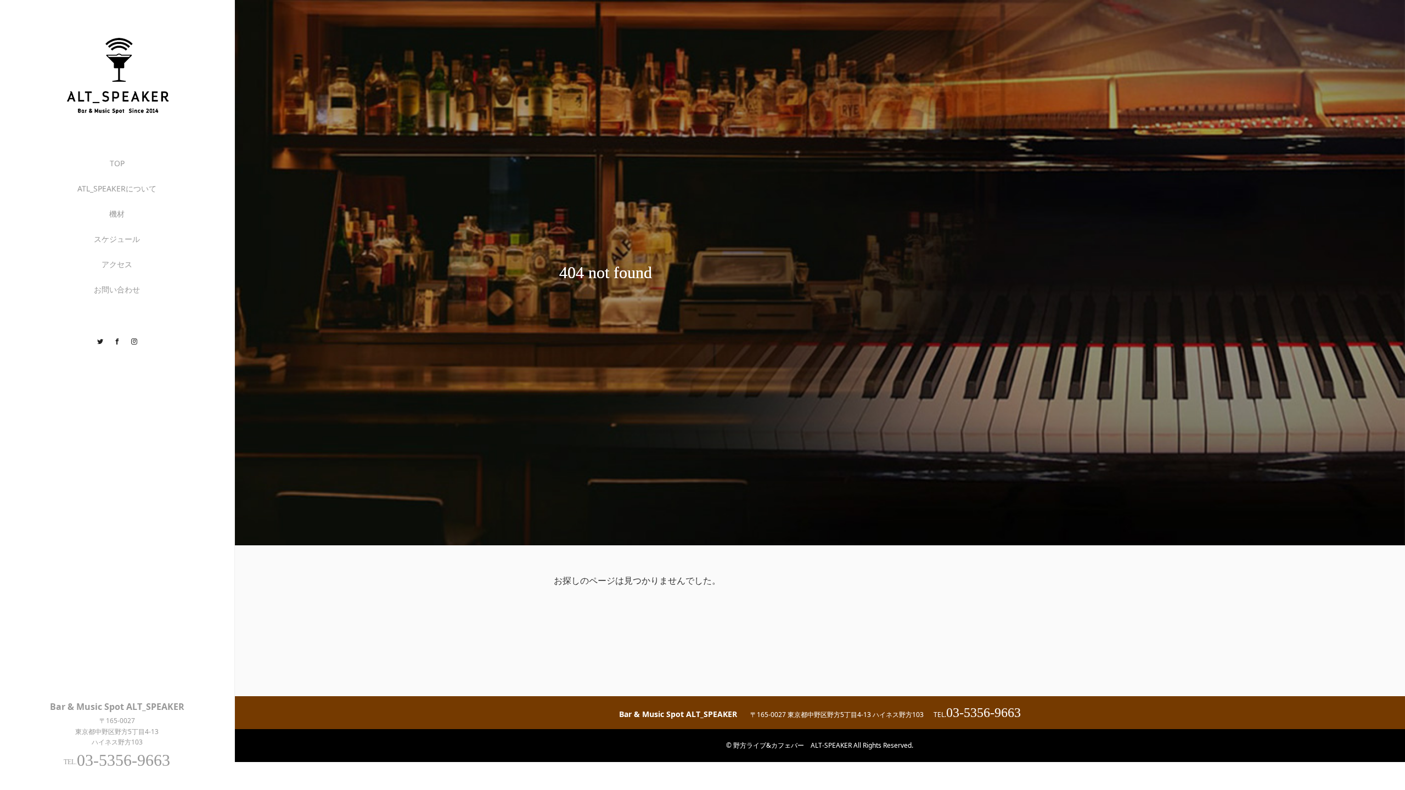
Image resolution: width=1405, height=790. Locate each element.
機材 (117, 213)
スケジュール (117, 239)
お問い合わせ (117, 289)
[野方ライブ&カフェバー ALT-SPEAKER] (117, 114)
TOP (117, 163)
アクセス (117, 264)
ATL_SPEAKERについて (116, 188)
